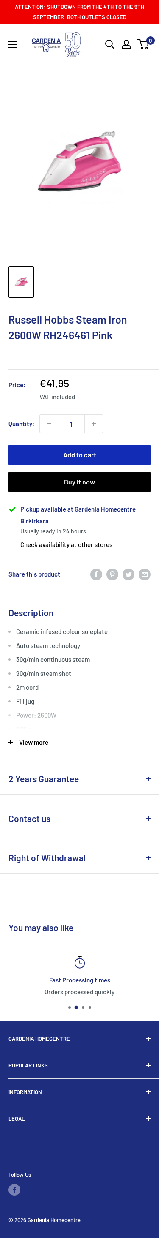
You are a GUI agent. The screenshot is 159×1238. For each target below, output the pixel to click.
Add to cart (79, 455)
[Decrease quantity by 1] (49, 424)
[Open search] (109, 44)
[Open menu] (12, 44)
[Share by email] (145, 573)
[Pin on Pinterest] (112, 573)
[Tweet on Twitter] (128, 573)
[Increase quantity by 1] (94, 424)
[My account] (126, 44)
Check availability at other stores (66, 544)
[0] (143, 44)
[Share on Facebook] (96, 573)
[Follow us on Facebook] (14, 1190)
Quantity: (21, 423)
